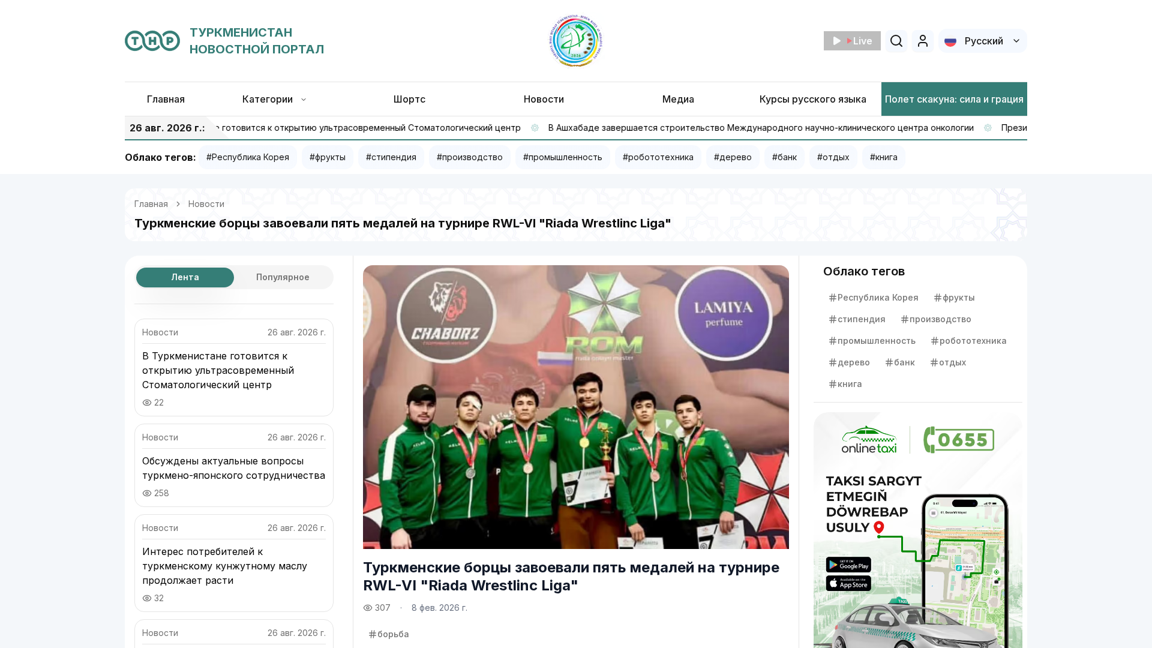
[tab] (185, 277)
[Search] (896, 41)
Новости (206, 204)
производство (940, 319)
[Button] (923, 41)
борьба (393, 634)
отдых (952, 362)
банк (904, 362)
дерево (854, 362)
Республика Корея (878, 297)
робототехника (973, 340)
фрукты (959, 297)
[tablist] (234, 277)
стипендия (862, 319)
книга (850, 384)
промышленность (877, 340)
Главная (151, 204)
